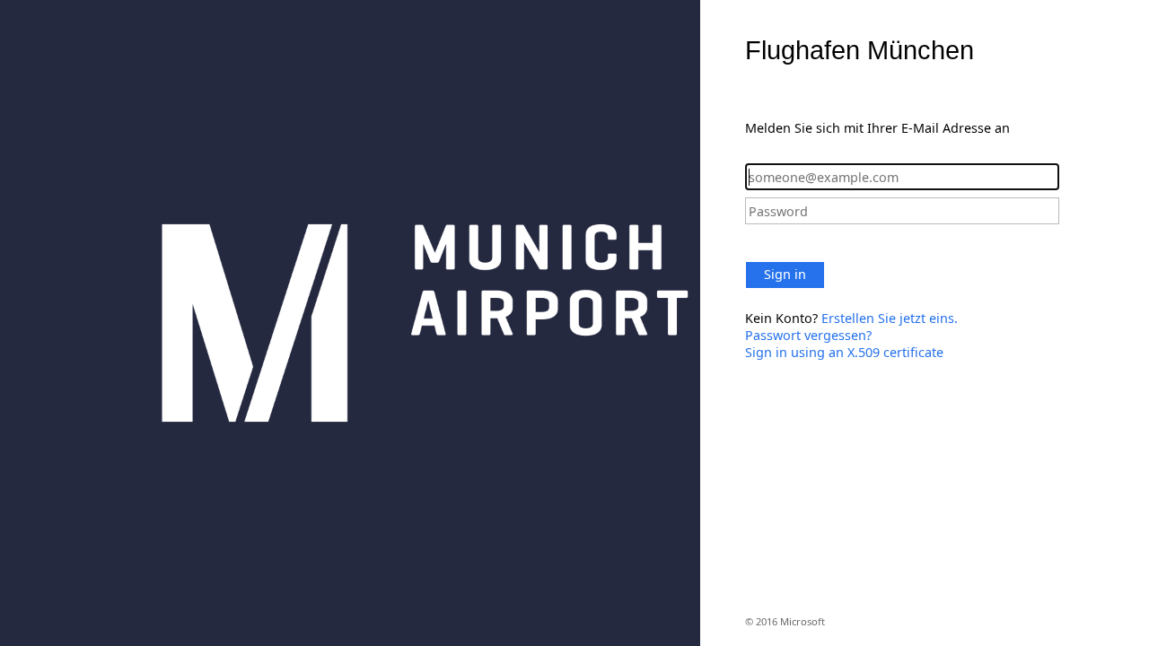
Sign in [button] (785, 274)
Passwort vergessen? (808, 335)
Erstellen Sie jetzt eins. (889, 318)
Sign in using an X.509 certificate (844, 352)
